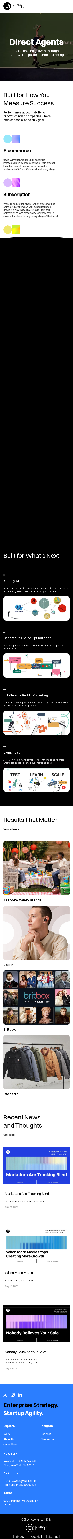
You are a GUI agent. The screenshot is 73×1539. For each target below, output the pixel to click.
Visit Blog (9, 1134)
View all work (11, 829)
